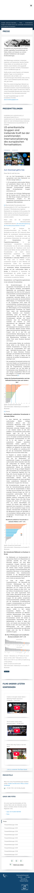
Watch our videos (18, 865)
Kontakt (20, 877)
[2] (18, 375)
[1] (20, 180)
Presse (5, 821)
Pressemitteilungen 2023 (11, 834)
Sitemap (27, 877)
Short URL (6, 671)
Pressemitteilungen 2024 (11, 831)
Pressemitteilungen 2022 (11, 838)
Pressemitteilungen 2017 (11, 854)
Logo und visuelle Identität (13, 811)
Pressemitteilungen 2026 (11, 824)
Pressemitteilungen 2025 (11, 828)
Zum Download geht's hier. (14, 170)
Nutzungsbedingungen (22, 875)
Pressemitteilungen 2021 (11, 841)
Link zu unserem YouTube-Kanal (17, 769)
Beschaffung (24, 879)
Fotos (7, 814)
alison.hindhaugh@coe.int (11, 99)
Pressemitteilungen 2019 (11, 848)
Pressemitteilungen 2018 (11, 851)
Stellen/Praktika (24, 881)
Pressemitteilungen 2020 (11, 844)
